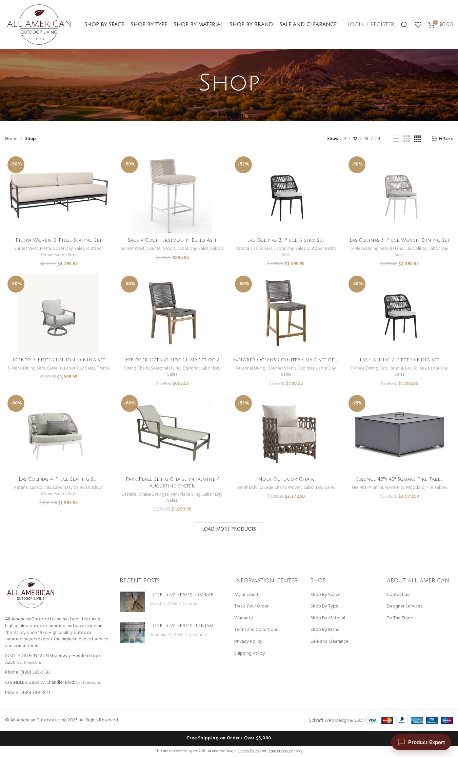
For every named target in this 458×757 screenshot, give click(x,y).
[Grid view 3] (406, 139)
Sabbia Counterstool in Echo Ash (172, 240)
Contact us (398, 595)
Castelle (54, 368)
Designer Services (404, 606)
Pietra (45, 248)
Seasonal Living (166, 368)
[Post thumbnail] (132, 602)
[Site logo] (39, 24)
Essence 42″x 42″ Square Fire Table (399, 479)
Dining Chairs (136, 368)
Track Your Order (251, 606)
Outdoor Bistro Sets (309, 252)
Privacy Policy (248, 641)
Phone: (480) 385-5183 (28, 672)
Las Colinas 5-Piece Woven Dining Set (400, 240)
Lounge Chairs (272, 487)
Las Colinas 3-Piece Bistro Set (285, 240)
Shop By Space (326, 595)
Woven (295, 487)
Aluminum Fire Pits (386, 487)
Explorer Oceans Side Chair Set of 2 (172, 359)
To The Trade (400, 618)
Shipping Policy (249, 653)
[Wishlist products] (418, 25)
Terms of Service (280, 751)
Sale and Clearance (330, 641)
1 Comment (190, 604)
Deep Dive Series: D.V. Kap (181, 594)
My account (246, 595)
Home (11, 139)
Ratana (242, 248)
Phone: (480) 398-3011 (27, 693)
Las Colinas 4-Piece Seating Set (58, 479)
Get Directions (29, 662)
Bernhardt (247, 487)
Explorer (191, 368)
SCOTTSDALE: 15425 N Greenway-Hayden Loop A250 (52, 659)
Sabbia (217, 248)
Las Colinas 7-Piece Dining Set (399, 359)
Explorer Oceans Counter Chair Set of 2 (286, 359)
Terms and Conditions (256, 629)
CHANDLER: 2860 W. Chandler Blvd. (40, 682)
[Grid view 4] (417, 139)
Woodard (415, 487)
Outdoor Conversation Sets (72, 252)
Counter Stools (160, 248)
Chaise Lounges (153, 494)
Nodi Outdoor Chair (286, 479)
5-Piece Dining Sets (369, 248)
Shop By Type (324, 606)
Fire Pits (359, 487)
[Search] (404, 25)
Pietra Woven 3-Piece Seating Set (59, 240)
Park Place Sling (186, 494)
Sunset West (26, 248)
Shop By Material (328, 618)
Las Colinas (261, 248)
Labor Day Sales (68, 248)
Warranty (243, 618)
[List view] (396, 139)
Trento (103, 368)
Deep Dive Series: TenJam (181, 625)
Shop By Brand (325, 629)
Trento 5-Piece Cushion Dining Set (58, 359)
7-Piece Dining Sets (369, 368)
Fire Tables (436, 487)
